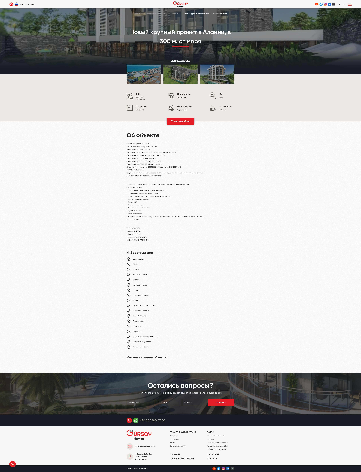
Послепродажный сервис (217, 443)
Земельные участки (178, 446)
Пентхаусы (174, 439)
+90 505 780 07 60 (152, 420)
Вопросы (175, 454)
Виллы (172, 443)
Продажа (210, 439)
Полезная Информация (182, 458)
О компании (213, 454)
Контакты (212, 458)
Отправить (221, 402)
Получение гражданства (217, 449)
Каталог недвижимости (155, 14)
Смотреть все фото (180, 60)
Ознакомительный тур (216, 436)
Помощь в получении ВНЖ (217, 446)
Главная (137, 14)
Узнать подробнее (180, 121)
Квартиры (175, 14)
